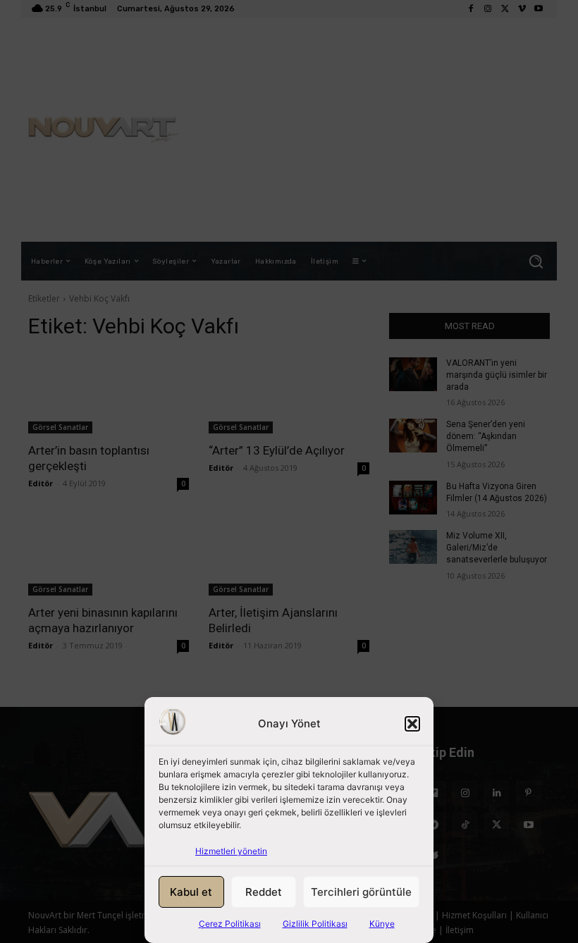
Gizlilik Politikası (315, 923)
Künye (382, 923)
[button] (412, 724)
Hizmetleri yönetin (231, 851)
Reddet (263, 892)
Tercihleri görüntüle (361, 892)
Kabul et (191, 892)
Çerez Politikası (230, 923)
